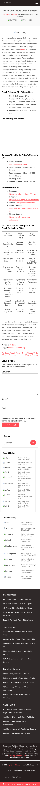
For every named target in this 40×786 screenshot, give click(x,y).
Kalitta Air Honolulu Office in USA (25, 464)
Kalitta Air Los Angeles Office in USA (24, 485)
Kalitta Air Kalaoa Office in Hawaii (24, 459)
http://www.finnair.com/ (18, 164)
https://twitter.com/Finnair (26, 202)
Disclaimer (18, 771)
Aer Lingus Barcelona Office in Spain (17, 733)
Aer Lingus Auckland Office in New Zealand (19, 729)
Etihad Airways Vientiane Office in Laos (18, 674)
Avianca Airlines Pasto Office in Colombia (19, 639)
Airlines (14, 14)
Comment (6, 372)
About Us (8, 771)
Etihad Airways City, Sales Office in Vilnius (19, 678)
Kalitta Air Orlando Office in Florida (25, 468)
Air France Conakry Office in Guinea (17, 599)
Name (4, 399)
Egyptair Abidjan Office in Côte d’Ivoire (18, 620)
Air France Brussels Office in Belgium (17, 604)
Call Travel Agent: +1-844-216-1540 (21, 784)
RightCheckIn (6, 14)
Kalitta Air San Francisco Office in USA (24, 479)
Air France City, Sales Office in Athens (17, 608)
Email (4, 408)
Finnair (23, 49)
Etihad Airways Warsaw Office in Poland (18, 682)
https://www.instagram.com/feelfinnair (24, 200)
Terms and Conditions (12, 777)
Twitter (13, 20)
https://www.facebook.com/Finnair (22, 194)
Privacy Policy (29, 771)
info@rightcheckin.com (17, 756)
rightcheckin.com (14, 765)
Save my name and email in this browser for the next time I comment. (19, 420)
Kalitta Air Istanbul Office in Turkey (24, 502)
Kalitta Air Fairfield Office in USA (24, 491)
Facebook (27, 20)
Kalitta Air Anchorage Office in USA (25, 496)
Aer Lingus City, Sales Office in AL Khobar (19, 717)
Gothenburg (20, 347)
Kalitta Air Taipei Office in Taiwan (24, 507)
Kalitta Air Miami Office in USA (24, 473)
